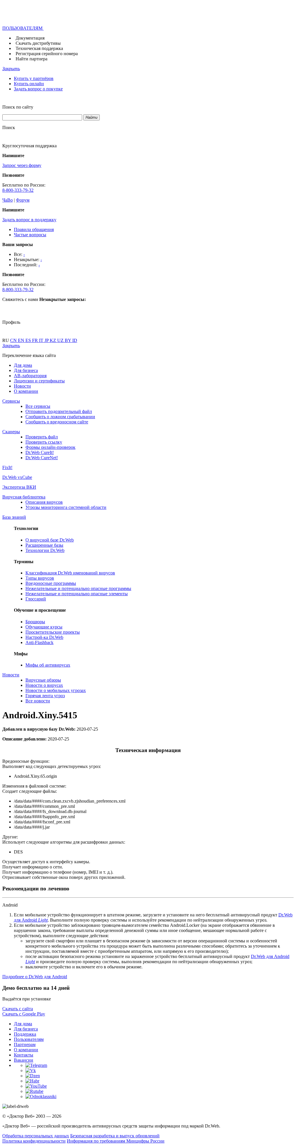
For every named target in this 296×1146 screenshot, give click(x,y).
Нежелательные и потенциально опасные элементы (76, 593)
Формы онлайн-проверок (50, 447)
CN (14, 340)
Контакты (23, 1054)
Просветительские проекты (52, 632)
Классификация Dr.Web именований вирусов (70, 572)
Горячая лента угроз (45, 695)
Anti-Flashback (39, 642)
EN (21, 340)
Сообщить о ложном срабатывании (60, 416)
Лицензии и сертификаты (39, 380)
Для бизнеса (26, 370)
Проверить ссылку (43, 442)
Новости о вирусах (44, 685)
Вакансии (23, 1060)
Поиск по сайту (17, 107)
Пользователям (29, 1039)
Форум (22, 200)
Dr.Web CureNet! (41, 457)
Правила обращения (34, 229)
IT (42, 340)
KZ (53, 340)
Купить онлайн (29, 83)
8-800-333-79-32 (18, 190)
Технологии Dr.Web (44, 550)
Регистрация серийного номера (47, 53)
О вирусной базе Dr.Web (49, 539)
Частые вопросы (30, 234)
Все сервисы (37, 406)
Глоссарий (35, 598)
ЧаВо (7, 200)
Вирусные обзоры (43, 680)
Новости (22, 386)
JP (47, 340)
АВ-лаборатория (30, 375)
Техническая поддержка (39, 48)
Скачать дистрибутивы (38, 43)
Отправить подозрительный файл (58, 411)
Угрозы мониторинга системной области (65, 507)
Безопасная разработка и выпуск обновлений (115, 1135)
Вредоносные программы (50, 583)
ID (74, 340)
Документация (30, 38)
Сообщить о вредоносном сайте (56, 421)
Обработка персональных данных (35, 1135)
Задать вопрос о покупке (38, 88)
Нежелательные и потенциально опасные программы (78, 588)
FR (35, 340)
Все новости (37, 700)
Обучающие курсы (43, 626)
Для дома (23, 365)
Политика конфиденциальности (34, 1140)
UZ (61, 340)
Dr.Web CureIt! (39, 452)
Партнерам (25, 1044)
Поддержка (25, 1034)
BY (68, 340)
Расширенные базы (44, 545)
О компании (26, 391)
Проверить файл (41, 436)
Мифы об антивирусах (47, 665)
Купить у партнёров (33, 78)
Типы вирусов (39, 578)
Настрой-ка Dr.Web (44, 637)
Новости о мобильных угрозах (55, 690)
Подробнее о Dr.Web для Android (34, 976)
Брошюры (35, 621)
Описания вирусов (44, 502)
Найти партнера (31, 58)
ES (28, 340)
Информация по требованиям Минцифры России (115, 1140)
